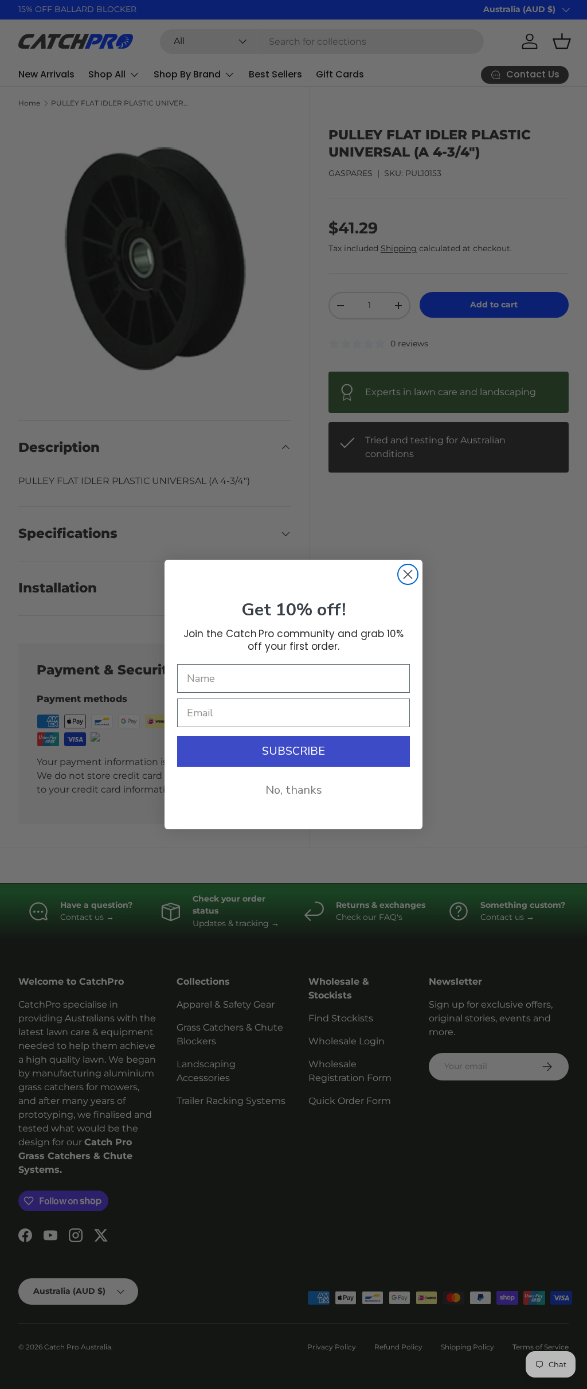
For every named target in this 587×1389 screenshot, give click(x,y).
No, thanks (293, 790)
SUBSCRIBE (293, 751)
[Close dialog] (408, 574)
